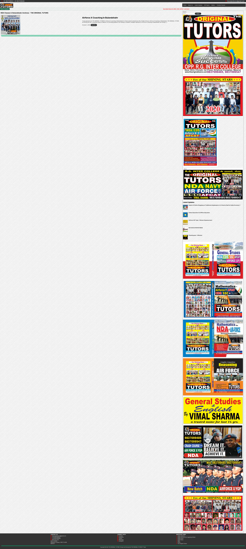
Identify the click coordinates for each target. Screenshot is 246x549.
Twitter (120, 538)
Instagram (121, 541)
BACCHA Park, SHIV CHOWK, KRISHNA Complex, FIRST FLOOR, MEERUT (59, 541)
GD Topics (206, 5)
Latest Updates (198, 5)
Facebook (121, 537)
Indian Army (180, 538)
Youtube (121, 536)
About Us (190, 5)
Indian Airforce (181, 536)
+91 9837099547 (56, 537)
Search (184, 12)
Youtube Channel (221, 5)
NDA (179, 541)
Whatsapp (121, 539)
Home (184, 5)
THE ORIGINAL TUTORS (114, 547)
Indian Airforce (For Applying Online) (186, 537)
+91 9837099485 (19, 1)
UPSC (179, 542)
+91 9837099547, (8, 1)
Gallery (213, 5)
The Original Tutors (182, 543)
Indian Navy (180, 539)
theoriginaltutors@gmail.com (235, 1)
